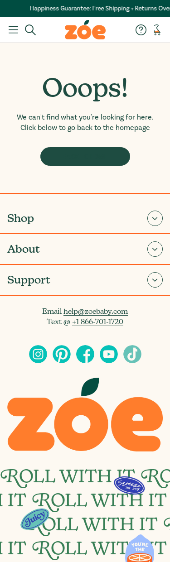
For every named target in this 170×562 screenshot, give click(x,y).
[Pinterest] (62, 354)
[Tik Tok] (132, 354)
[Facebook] (85, 354)
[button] (13, 30)
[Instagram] (38, 354)
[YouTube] (109, 354)
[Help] (141, 29)
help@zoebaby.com (95, 311)
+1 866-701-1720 (97, 321)
